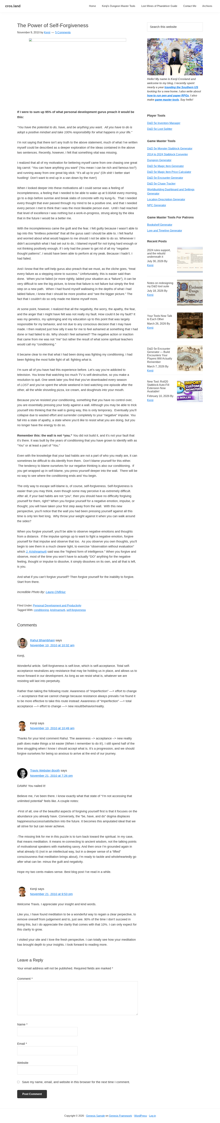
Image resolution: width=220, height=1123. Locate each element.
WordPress (140, 1115)
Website (22, 1063)
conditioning (41, 610)
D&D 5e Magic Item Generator (165, 166)
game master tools (167, 99)
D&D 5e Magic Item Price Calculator (169, 171)
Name (22, 1024)
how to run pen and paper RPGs (168, 95)
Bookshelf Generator (159, 224)
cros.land (12, 6)
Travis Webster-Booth (45, 770)
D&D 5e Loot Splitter (159, 128)
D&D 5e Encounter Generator (165, 177)
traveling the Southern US (181, 87)
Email (22, 1043)
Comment (25, 978)
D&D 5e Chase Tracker (161, 183)
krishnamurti (57, 610)
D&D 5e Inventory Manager (163, 123)
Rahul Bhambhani (42, 640)
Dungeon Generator (159, 160)
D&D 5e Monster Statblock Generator (169, 148)
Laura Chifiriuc (56, 592)
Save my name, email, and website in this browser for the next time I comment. (76, 1082)
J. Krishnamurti (36, 551)
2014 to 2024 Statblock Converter (167, 154)
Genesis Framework (120, 1115)
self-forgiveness (76, 610)
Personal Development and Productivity (57, 605)
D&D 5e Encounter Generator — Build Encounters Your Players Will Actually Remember (159, 355)
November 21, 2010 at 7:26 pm (51, 775)
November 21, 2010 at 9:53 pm (51, 894)
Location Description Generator (166, 199)
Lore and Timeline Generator (164, 230)
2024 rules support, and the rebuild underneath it (158, 253)
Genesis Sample (95, 1115)
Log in (152, 1115)
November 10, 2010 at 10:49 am (52, 728)
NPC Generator (156, 205)
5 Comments (63, 32)
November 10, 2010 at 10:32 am (52, 645)
